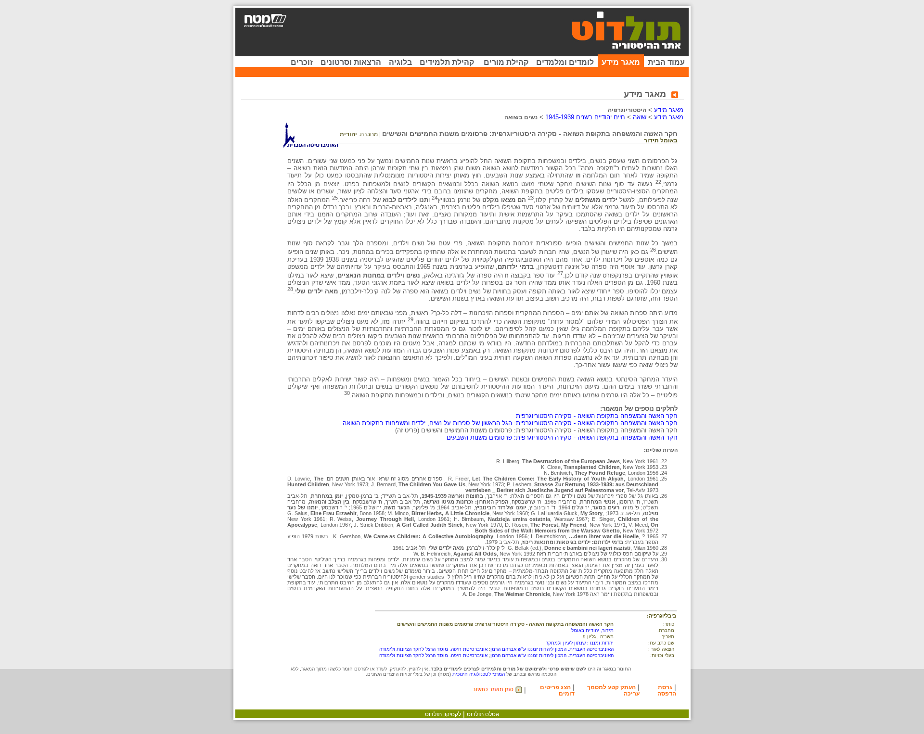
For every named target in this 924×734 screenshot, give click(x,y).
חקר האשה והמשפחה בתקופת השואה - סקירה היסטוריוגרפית (597, 415)
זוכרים (302, 62)
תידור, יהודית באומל (592, 630)
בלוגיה (400, 62)
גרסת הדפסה (666, 690)
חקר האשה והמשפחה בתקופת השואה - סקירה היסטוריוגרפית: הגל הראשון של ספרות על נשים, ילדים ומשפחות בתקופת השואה (510, 423)
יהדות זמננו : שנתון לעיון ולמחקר (580, 642)
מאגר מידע (621, 62)
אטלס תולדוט (483, 714)
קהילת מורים (506, 62)
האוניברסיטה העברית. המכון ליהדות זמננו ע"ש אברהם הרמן (552, 649)
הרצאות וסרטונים (351, 62)
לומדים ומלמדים (565, 62)
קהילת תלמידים (447, 62)
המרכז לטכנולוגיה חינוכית (478, 674)
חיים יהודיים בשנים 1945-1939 (585, 117)
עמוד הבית (666, 62)
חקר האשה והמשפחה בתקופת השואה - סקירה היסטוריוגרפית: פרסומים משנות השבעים (562, 437)
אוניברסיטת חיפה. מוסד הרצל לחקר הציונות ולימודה (433, 649)
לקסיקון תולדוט (443, 714)
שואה (639, 117)
